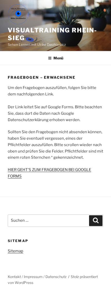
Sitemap (15, 251)
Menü (58, 58)
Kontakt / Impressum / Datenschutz (37, 276)
